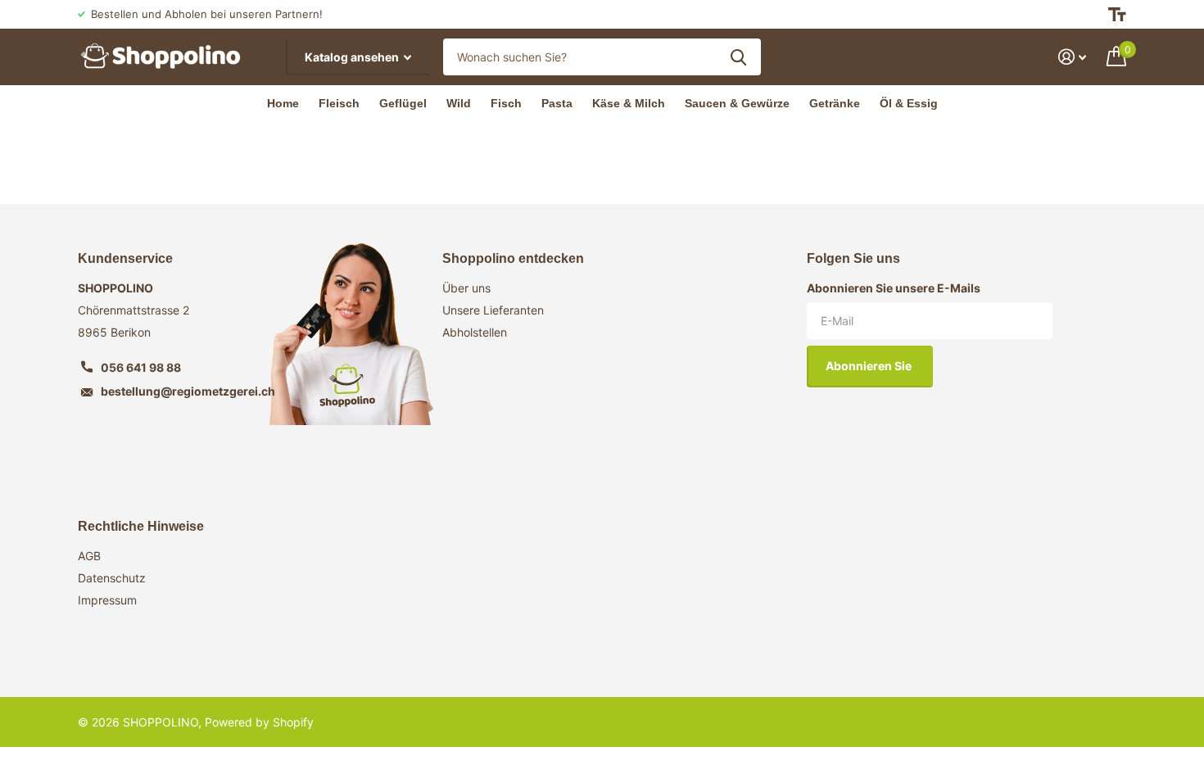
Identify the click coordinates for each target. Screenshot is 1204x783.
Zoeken (738, 56)
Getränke (834, 103)
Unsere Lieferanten (493, 310)
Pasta (557, 103)
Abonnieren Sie (870, 366)
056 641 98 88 (141, 367)
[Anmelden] (1072, 56)
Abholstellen (474, 332)
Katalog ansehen (353, 57)
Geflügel (403, 103)
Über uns (466, 288)
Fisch (506, 103)
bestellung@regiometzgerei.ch (188, 391)
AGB (89, 556)
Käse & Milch (628, 103)
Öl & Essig (909, 103)
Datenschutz (112, 578)
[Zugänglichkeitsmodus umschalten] (1117, 14)
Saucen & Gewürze (737, 103)
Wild (458, 103)
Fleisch (339, 103)
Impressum (107, 600)
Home (283, 103)
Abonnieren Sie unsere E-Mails (893, 288)
